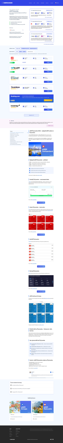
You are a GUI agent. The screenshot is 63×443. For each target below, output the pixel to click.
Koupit (48, 62)
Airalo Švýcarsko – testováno (13, 136)
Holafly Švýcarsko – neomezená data (14, 135)
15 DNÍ (20, 51)
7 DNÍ (17, 51)
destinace (13, 9)
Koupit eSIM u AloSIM (41, 266)
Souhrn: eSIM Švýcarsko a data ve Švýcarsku (15, 144)
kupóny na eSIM (39, 175)
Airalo (29, 209)
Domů (10, 9)
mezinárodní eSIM (50, 210)
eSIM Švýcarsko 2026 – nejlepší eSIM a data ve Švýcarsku (17, 132)
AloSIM (30, 241)
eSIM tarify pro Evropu (12, 140)
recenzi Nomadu (34, 288)
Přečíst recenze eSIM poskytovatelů (15, 37)
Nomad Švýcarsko (12, 139)
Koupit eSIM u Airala (41, 234)
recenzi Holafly (34, 199)
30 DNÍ (24, 51)
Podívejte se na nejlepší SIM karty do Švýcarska (16, 33)
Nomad (30, 273)
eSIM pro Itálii (41, 324)
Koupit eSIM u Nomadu (41, 291)
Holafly (30, 181)
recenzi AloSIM (34, 263)
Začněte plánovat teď (48, 100)
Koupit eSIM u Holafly (41, 202)
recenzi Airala (34, 231)
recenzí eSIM (36, 368)
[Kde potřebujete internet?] (23, 30)
